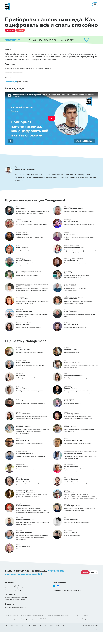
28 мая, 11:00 (44, 39)
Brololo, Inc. (95, 630)
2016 (40, 625)
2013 (23, 625)
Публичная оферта (11, 616)
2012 (17, 625)
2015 (34, 625)
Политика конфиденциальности (58, 616)
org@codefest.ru (18, 586)
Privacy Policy (81, 619)
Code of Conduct (82, 616)
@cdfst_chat (19, 590)
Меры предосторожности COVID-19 (33, 619)
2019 (57, 625)
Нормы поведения (11, 619)
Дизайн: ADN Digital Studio (90, 625)
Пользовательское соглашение (32, 616)
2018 (51, 625)
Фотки (94, 572)
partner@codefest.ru (19, 597)
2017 (46, 625)
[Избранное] (86, 39)
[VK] (58, 586)
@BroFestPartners (18, 599)
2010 (6, 625)
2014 (28, 625)
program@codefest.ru (19, 607)
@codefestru (21, 588)
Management (12, 39)
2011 (12, 625)
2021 (63, 625)
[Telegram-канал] (54, 586)
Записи (85, 572)
